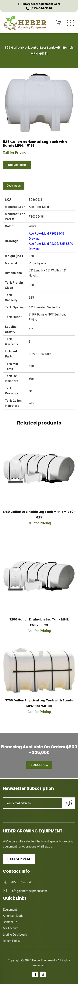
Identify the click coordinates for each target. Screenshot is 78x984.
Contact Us (10, 922)
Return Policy (11, 941)
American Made (13, 916)
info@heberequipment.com (41, 4)
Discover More (19, 859)
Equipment (10, 909)
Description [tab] (14, 185)
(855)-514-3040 (41, 8)
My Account (10, 928)
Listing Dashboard (15, 934)
